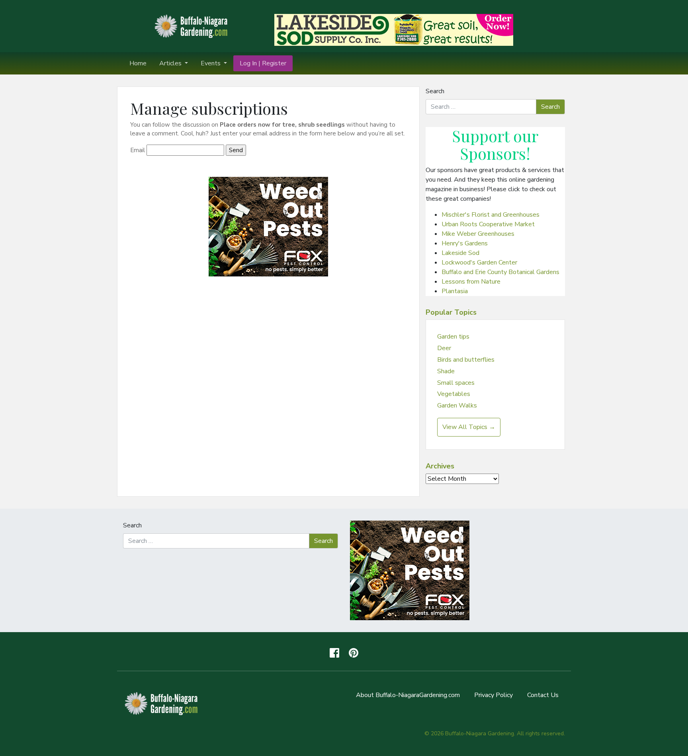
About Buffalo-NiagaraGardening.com (408, 695)
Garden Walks (457, 405)
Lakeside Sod (460, 253)
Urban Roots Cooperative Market (488, 224)
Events (211, 63)
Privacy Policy (493, 695)
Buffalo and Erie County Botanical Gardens (500, 272)
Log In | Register (263, 63)
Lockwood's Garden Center (479, 262)
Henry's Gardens (465, 243)
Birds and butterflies (465, 359)
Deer (444, 348)
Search (435, 91)
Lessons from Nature (471, 281)
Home (138, 63)
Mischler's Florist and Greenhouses (490, 214)
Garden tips (453, 336)
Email (137, 150)
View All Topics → (468, 427)
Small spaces (456, 382)
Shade (446, 371)
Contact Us (543, 695)
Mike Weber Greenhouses (478, 233)
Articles (171, 63)
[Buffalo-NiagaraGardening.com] (193, 25)
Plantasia (455, 291)
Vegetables (453, 394)
